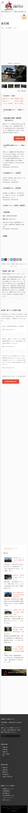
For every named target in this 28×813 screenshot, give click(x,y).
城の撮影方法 (6, 793)
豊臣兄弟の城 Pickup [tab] (8, 548)
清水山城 (11, 154)
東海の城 (5, 767)
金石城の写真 (19, 138)
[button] (4, 88)
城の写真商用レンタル (8, 795)
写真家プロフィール (8, 788)
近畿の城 (5, 747)
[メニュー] (2, 2)
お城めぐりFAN (14, 810)
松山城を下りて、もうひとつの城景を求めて (18, 560)
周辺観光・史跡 (19, 98)
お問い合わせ (6, 800)
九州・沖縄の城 (8, 27)
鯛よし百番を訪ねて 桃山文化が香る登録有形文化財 (19, 595)
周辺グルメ (6, 101)
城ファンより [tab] (15, 548)
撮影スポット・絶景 (8, 98)
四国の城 (5, 751)
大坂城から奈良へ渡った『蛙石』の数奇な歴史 (18, 612)
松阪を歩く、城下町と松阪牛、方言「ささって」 (18, 577)
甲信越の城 (6, 774)
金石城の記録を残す (11, 381)
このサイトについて (8, 797)
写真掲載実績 (6, 791)
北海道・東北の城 (7, 776)
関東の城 (5, 772)
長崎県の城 (12, 219)
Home (2, 27)
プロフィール (20, 273)
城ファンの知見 (19, 103)
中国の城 (5, 749)
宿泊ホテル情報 (19, 101)
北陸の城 (5, 770)
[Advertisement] (14, 45)
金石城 (15, 27)
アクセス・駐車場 (7, 103)
